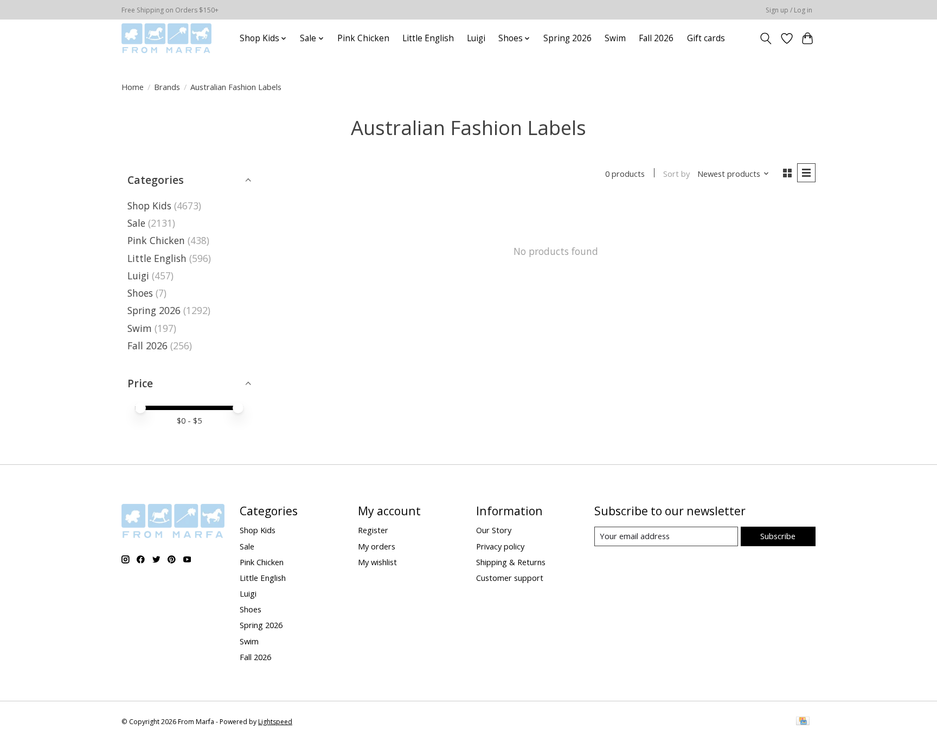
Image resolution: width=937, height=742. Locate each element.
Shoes (140, 292)
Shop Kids (149, 205)
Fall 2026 (656, 38)
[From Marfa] (166, 38)
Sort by (676, 173)
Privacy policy (500, 546)
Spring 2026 (567, 38)
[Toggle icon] (766, 38)
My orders (376, 546)
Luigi (476, 38)
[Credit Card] (803, 722)
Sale (136, 222)
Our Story (493, 529)
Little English (428, 38)
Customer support (509, 577)
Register (373, 529)
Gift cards (706, 38)
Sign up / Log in (789, 10)
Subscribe (777, 535)
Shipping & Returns (510, 561)
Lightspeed (275, 721)
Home (132, 86)
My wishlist (377, 561)
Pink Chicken (363, 38)
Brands (167, 86)
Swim (615, 38)
